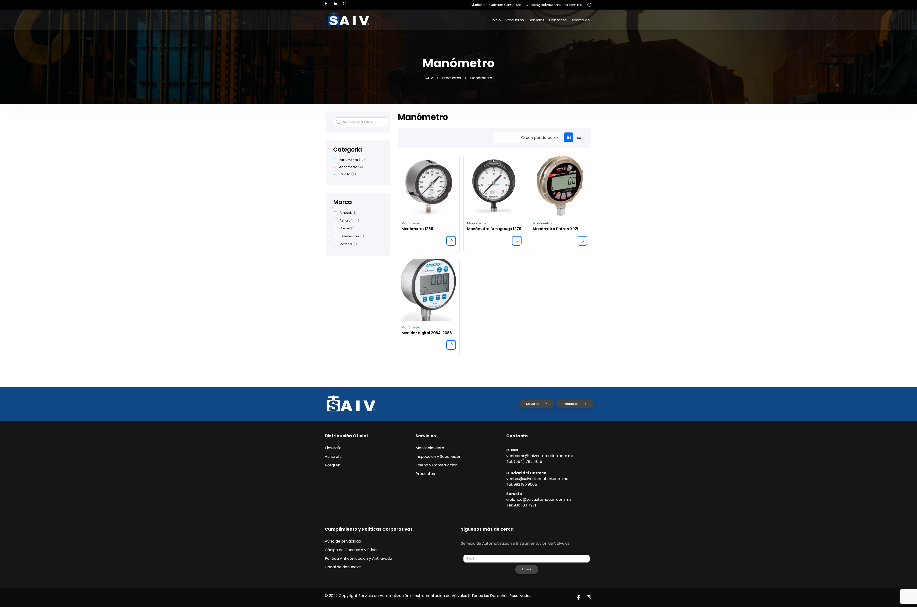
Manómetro (410, 223)
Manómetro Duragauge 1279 (494, 229)
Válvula (344, 174)
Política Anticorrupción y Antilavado (358, 558)
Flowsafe (333, 448)
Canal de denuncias (343, 567)
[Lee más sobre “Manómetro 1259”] (451, 241)
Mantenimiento (430, 448)
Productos (515, 19)
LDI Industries (352, 236)
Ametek (348, 213)
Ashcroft (349, 220)
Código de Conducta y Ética (351, 550)
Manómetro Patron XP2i (555, 229)
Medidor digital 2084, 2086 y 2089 (428, 333)
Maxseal (348, 244)
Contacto (558, 19)
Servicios (536, 19)
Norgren (332, 465)
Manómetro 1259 (417, 229)
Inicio (496, 19)
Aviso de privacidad (343, 541)
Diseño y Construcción (437, 465)
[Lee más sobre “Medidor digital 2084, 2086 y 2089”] (451, 345)
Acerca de (580, 19)
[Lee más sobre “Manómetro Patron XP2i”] (582, 241)
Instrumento (348, 160)
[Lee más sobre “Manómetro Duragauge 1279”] (517, 241)
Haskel (347, 228)
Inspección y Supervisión (438, 456)
